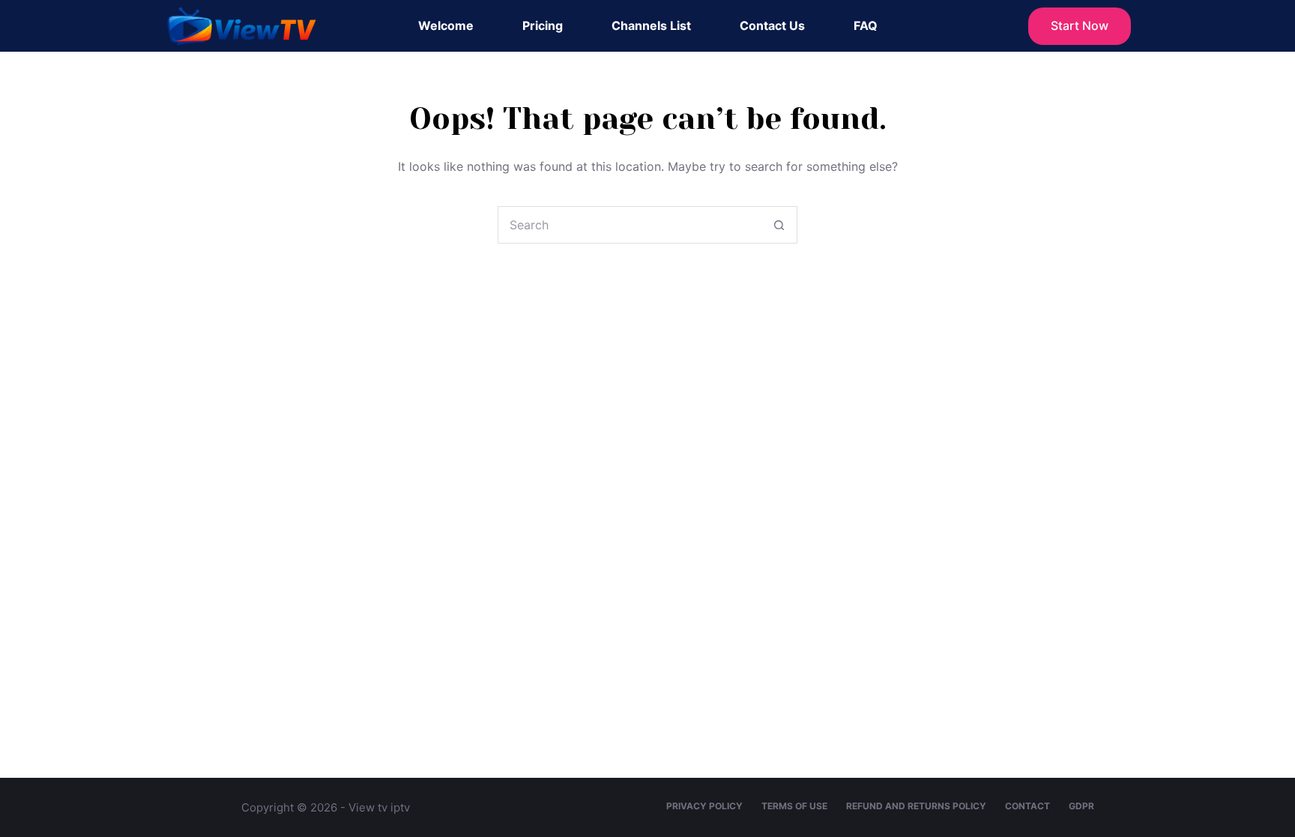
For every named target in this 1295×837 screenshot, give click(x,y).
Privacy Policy (704, 806)
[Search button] (779, 225)
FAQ (866, 25)
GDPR (1081, 806)
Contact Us (772, 25)
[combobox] (629, 225)
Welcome (446, 25)
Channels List (651, 25)
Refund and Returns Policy (916, 806)
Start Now (1079, 25)
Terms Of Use (794, 806)
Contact (1027, 806)
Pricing (542, 25)
